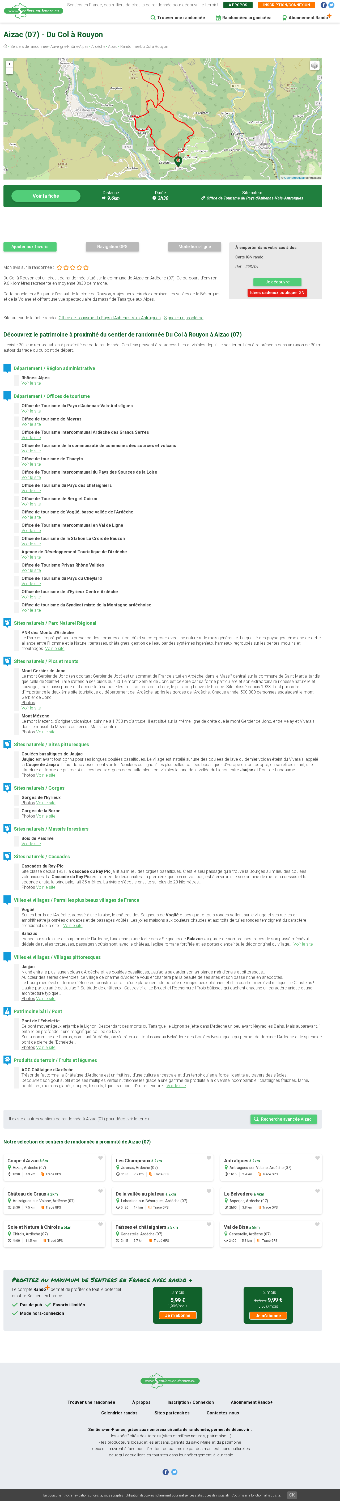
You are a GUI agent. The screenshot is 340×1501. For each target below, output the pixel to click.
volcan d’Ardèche (83, 972)
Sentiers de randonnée (29, 46)
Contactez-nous (223, 1412)
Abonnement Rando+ (252, 1402)
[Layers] (315, 65)
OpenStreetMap (294, 177)
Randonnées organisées (246, 17)
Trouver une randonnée (181, 17)
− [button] (9, 71)
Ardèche (98, 46)
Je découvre (277, 281)
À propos (238, 5)
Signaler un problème (183, 317)
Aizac (112, 46)
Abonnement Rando (308, 17)
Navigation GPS (112, 246)
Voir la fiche (46, 196)
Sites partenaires (172, 1412)
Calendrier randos (119, 1412)
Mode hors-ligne (194, 246)
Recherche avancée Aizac (286, 1119)
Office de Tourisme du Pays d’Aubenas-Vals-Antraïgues (255, 198)
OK (292, 1495)
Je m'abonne (177, 1315)
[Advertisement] (162, 224)
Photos (28, 702)
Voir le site (31, 383)
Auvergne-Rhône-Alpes (69, 46)
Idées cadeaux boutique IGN (277, 292)
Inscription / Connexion (191, 1402)
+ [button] (9, 64)
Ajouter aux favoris (30, 246)
